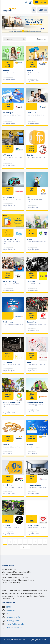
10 (23, 547)
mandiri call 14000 (14, 627)
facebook (10, 610)
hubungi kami (12, 620)
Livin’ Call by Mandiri (15, 624)
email (8, 607)
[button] (26, 2)
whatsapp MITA (13, 617)
